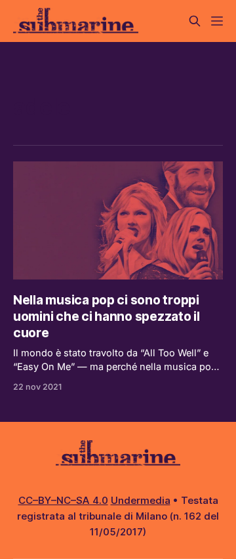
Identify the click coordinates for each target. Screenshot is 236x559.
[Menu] (216, 20)
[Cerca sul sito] (194, 20)
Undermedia (140, 500)
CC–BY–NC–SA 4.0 (63, 500)
